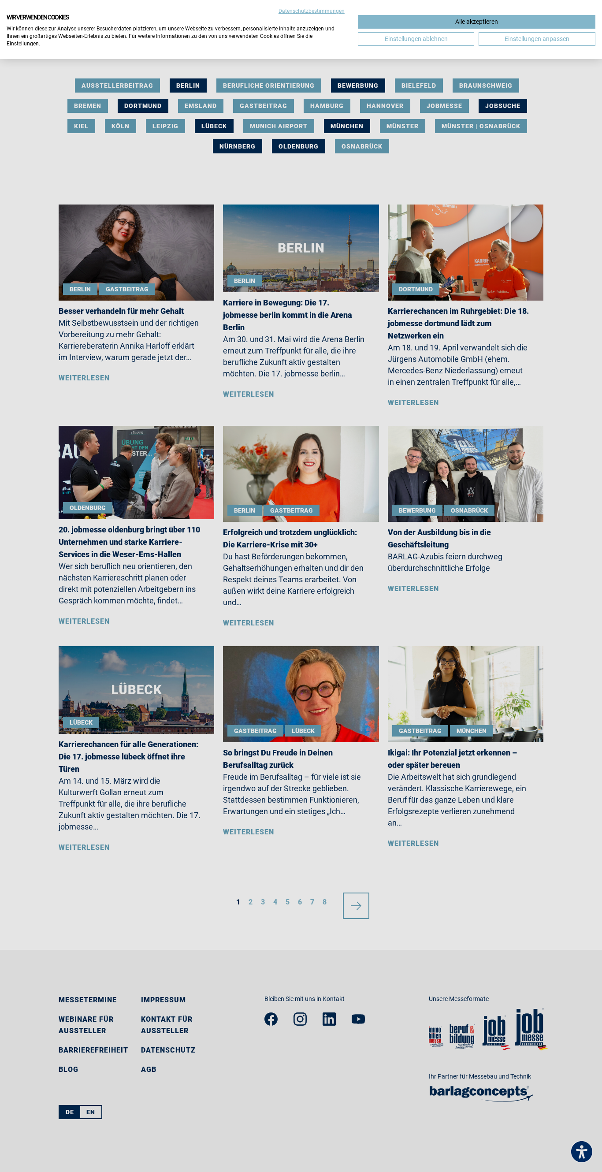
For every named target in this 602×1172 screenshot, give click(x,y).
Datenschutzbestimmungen (312, 11)
